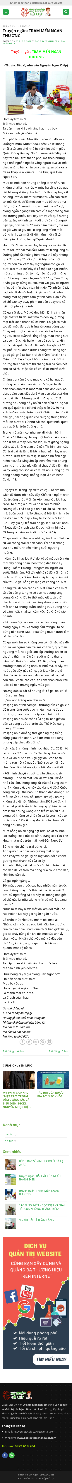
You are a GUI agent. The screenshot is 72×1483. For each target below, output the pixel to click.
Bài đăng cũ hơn (59, 1051)
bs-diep (9, 1134)
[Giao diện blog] (36, 1302)
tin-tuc (9, 1141)
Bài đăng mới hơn (14, 1051)
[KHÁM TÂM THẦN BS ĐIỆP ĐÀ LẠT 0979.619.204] (36, 11)
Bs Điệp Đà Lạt (46, 1478)
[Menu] (6, 12)
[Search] (66, 12)
